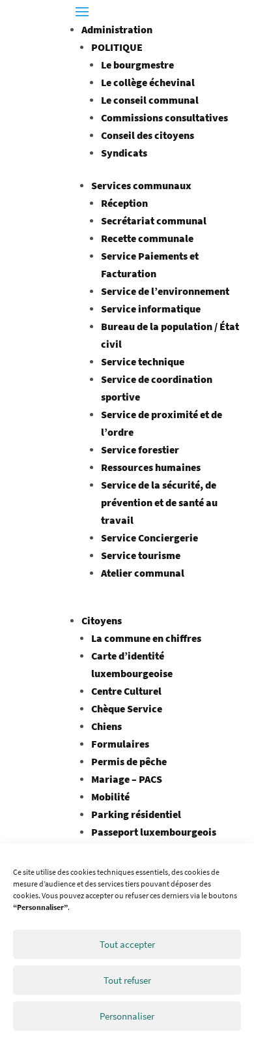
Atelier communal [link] (142, 572)
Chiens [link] (106, 726)
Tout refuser (127, 980)
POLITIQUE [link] (117, 46)
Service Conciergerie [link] (149, 537)
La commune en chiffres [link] (146, 638)
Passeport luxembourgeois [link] (153, 831)
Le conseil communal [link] (150, 99)
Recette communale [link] (147, 238)
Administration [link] (116, 29)
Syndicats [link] (124, 152)
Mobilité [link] (110, 796)
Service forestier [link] (140, 449)
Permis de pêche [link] (129, 761)
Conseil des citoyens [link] (147, 135)
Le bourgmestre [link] (137, 64)
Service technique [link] (142, 361)
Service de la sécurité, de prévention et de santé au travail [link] (159, 502)
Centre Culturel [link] (126, 690)
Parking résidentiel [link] (136, 814)
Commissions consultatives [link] (164, 117)
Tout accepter (127, 944)
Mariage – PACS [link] (126, 778)
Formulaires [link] (120, 743)
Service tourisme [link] (140, 555)
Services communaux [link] (141, 185)
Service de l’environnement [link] (165, 290)
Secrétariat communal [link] (153, 220)
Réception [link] (124, 202)
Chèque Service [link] (126, 708)
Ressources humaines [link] (151, 467)
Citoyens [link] (101, 620)
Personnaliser (127, 1016)
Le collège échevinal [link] (148, 82)
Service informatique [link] (151, 308)
